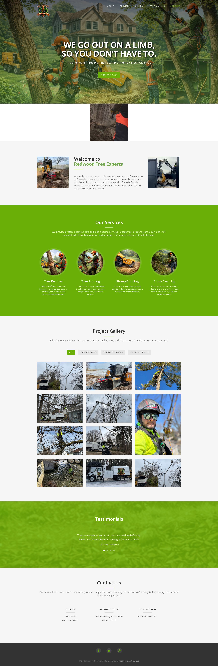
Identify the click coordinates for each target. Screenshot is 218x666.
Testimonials (157, 6)
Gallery (139, 6)
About (111, 6)
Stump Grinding (113, 352)
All (71, 352)
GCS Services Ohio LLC (129, 661)
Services (125, 6)
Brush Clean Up (139, 352)
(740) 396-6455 (109, 75)
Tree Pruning (88, 352)
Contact (175, 6)
